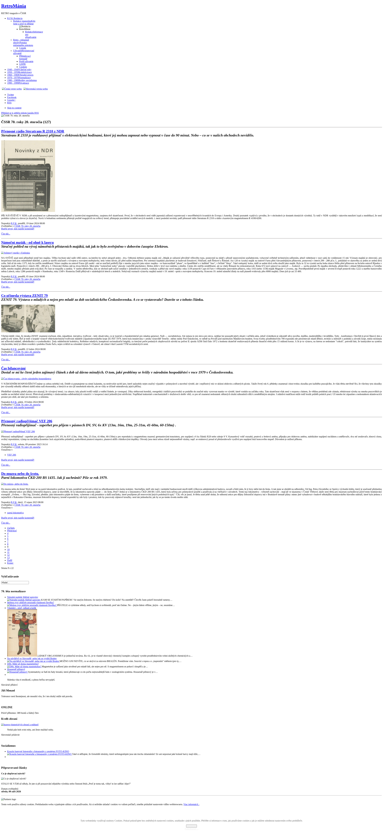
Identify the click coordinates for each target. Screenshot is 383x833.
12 (8, 555)
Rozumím (191, 826)
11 (8, 552)
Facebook (11, 97)
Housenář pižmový (16, 669)
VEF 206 (11, 455)
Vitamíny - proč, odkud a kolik (21, 608)
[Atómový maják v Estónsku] (15, 253)
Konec (10, 563)
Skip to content (14, 108)
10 (8, 549)
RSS (9, 102)
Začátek (11, 528)
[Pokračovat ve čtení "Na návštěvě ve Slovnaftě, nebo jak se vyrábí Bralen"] (33, 661)
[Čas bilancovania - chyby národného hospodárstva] (26, 378)
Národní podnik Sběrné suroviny (22, 597)
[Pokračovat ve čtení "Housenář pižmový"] (17, 672)
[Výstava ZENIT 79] (28, 331)
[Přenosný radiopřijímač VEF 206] (18, 431)
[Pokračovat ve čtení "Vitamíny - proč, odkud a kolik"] (22, 655)
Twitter (10, 94)
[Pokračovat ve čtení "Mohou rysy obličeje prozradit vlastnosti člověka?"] (32, 605)
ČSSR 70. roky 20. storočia (27, 226)
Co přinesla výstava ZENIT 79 (24, 295)
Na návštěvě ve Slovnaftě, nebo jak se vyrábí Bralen (32, 658)
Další (9, 560)
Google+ (11, 100)
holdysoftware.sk (198, 813)
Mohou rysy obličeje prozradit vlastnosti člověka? (30, 602)
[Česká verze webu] (12, 89)
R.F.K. (14, 223)
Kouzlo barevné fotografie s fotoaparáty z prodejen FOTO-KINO (38, 751)
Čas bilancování (13, 368)
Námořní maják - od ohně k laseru (27, 242)
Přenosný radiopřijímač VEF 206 (26, 421)
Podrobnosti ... (191, 829)
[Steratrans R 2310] (28, 211)
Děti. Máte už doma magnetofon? (23, 664)
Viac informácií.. (191, 804)
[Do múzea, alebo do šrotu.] (14, 484)
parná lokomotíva (15, 512)
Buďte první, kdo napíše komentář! (17, 228)
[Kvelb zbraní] (19, 724)
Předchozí (12, 530)
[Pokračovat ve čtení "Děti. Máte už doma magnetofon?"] (24, 666)
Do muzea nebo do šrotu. (20, 474)
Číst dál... (5, 234)
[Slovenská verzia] (35, 89)
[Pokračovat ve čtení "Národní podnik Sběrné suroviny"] (24, 600)
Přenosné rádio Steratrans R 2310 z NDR (32, 131)
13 (8, 557)
